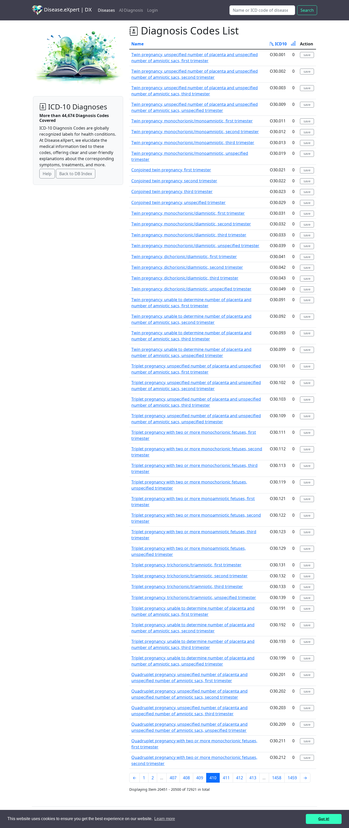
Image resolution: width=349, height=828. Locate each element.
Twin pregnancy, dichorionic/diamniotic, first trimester (184, 256)
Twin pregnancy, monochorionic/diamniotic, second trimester (191, 224)
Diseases (106, 10)
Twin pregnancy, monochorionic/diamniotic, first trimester (188, 213)
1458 (276, 778)
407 (173, 778)
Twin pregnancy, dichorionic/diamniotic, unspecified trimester (191, 289)
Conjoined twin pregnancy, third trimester (172, 191)
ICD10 (280, 44)
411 (226, 778)
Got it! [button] (323, 819)
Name (137, 44)
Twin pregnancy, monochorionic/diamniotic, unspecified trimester (195, 245)
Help (47, 173)
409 (199, 778)
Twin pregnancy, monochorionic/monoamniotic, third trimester (192, 142)
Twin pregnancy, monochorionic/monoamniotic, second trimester (195, 131)
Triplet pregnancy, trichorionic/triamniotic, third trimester (187, 586)
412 (239, 778)
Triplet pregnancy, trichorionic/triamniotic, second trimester (189, 576)
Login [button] (152, 10)
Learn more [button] (164, 819)
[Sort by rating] (293, 44)
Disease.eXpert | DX (67, 9)
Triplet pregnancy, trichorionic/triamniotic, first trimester (186, 565)
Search (307, 10)
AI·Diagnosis (131, 10)
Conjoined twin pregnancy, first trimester (171, 170)
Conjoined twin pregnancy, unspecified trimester (178, 202)
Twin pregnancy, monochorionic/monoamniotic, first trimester (192, 121)
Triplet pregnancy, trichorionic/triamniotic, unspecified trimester (193, 597)
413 (252, 778)
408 (186, 778)
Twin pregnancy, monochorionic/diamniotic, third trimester (188, 235)
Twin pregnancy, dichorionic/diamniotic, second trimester (187, 267)
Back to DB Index (75, 173)
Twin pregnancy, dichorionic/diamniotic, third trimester (184, 278)
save (307, 55)
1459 (292, 778)
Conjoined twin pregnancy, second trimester (174, 181)
